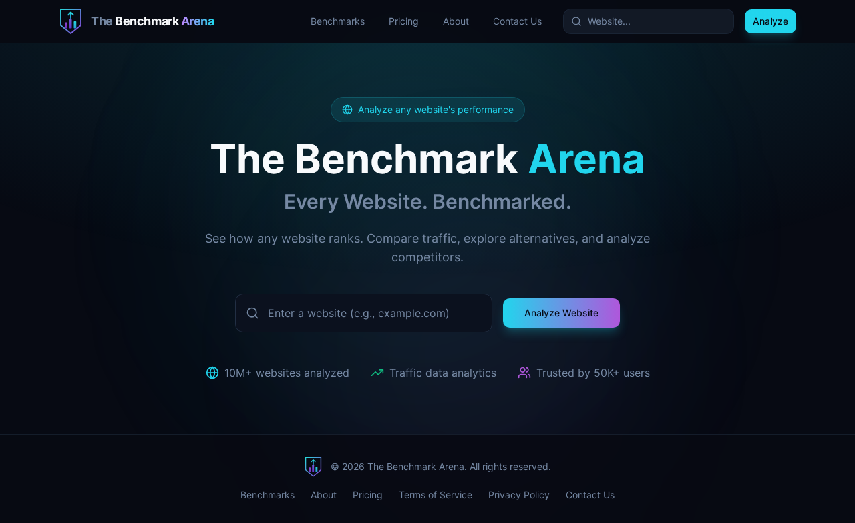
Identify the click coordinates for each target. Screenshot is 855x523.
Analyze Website (561, 312)
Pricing (404, 21)
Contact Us (517, 21)
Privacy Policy (519, 494)
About (456, 21)
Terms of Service (435, 494)
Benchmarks (338, 21)
